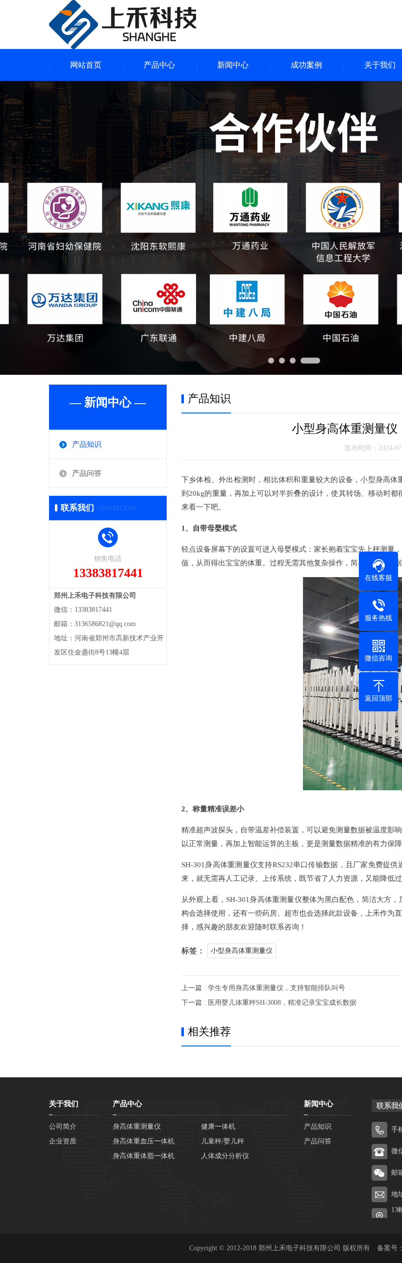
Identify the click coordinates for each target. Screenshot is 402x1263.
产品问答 (86, 473)
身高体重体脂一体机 (144, 1156)
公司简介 (62, 1126)
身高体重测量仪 (137, 1126)
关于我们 (63, 1104)
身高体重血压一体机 (144, 1141)
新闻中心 (233, 65)
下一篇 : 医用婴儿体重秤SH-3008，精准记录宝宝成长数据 (268, 1002)
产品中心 (159, 65)
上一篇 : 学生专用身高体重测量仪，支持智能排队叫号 (263, 988)
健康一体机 (218, 1126)
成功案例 (306, 65)
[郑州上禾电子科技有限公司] (123, 24)
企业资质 (62, 1141)
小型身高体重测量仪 (242, 950)
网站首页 (85, 65)
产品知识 (86, 444)
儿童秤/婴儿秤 (222, 1141)
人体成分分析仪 (225, 1156)
